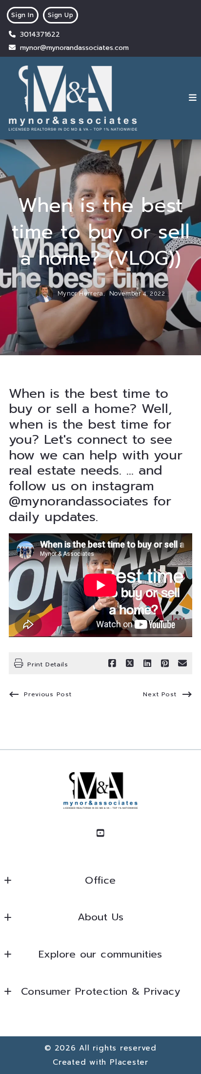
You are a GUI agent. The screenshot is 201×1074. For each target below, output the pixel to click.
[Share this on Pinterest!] (165, 663)
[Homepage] (73, 98)
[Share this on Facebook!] (112, 663)
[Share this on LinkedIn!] (147, 663)
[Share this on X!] (129, 663)
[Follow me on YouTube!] (100, 833)
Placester (129, 1062)
